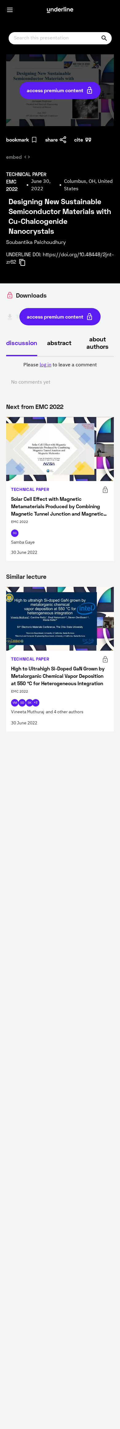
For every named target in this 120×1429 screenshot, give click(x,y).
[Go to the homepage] (60, 10)
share (51, 139)
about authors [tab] (97, 342)
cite (78, 139)
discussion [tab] (21, 342)
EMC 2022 (49, 406)
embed (14, 157)
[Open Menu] (10, 10)
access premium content (55, 90)
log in (45, 365)
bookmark (17, 139)
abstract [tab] (59, 342)
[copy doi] (25, 262)
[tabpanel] (60, 373)
